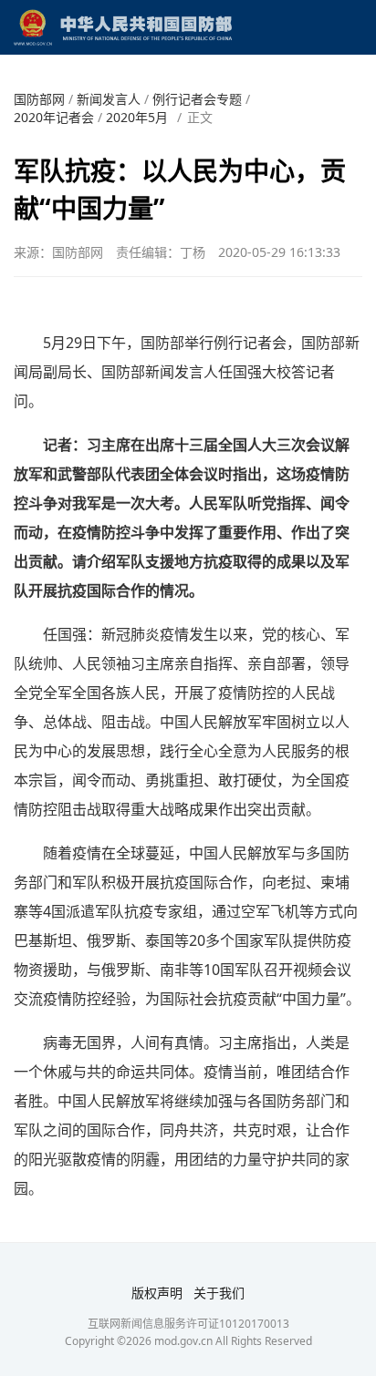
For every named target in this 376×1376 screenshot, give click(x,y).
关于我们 (219, 1292)
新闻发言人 (109, 99)
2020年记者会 (54, 117)
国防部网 (39, 99)
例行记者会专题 (197, 99)
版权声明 (157, 1292)
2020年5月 (137, 117)
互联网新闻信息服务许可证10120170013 (188, 1323)
